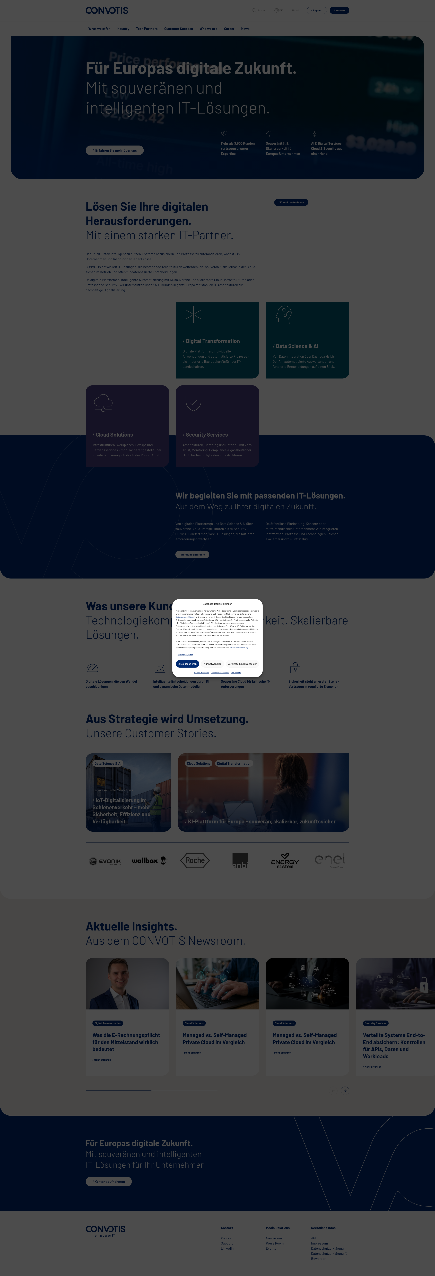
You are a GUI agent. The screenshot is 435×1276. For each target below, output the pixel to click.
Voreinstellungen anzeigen (242, 663)
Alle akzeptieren (187, 663)
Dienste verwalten (185, 654)
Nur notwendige (212, 663)
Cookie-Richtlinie (201, 672)
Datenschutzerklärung (185, 616)
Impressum (236, 672)
